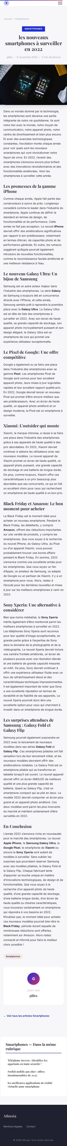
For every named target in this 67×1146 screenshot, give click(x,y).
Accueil (8, 18)
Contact (30, 1126)
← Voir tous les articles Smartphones (26, 1015)
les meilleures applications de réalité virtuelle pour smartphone (30, 1084)
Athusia (9, 1115)
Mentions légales (12, 1126)
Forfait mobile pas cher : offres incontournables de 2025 (26, 1073)
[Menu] (60, 3)
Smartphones (22, 18)
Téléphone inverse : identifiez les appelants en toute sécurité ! (27, 1062)
